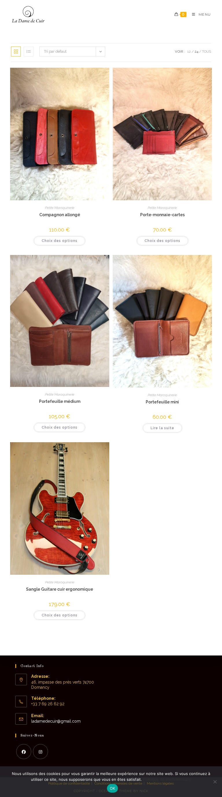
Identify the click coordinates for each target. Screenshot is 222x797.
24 (196, 51)
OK (112, 788)
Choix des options (59, 241)
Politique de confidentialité (167, 779)
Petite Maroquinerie (59, 208)
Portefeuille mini (162, 402)
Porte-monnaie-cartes (162, 214)
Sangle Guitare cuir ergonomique (59, 589)
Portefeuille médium (59, 401)
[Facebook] (23, 751)
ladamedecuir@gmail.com (56, 721)
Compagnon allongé (59, 214)
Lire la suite (162, 428)
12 (189, 51)
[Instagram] (40, 751)
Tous (206, 51)
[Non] (215, 782)
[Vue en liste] (29, 51)
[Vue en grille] (16, 51)
